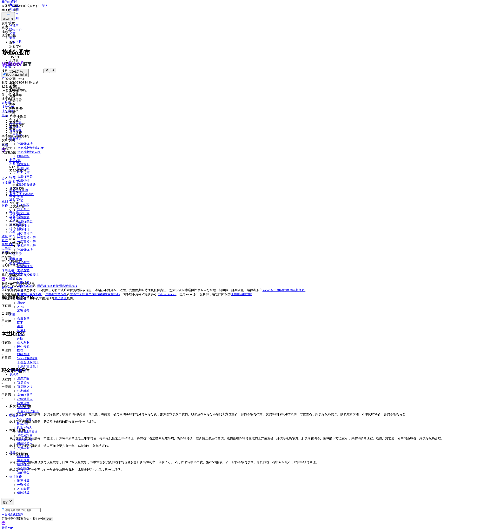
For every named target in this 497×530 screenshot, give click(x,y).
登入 (45, 6)
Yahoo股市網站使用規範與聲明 (283, 290)
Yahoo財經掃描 (27, 431)
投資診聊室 (25, 435)
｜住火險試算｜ (28, 411)
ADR (20, 306)
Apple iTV (16, 272)
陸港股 (21, 330)
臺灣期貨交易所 (56, 294)
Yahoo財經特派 (27, 358)
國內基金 (23, 456)
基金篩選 (23, 468)
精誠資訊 (60, 298)
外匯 (20, 338)
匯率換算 (23, 480)
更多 (5, 502)
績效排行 (23, 464)
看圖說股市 (25, 444)
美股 (20, 326)
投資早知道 (25, 448)
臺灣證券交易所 (31, 294)
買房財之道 (25, 386)
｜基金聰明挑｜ (28, 362)
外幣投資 (23, 484)
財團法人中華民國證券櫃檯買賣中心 (95, 294)
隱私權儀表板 (68, 286)
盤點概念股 (25, 439)
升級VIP (7, 527)
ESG (20, 350)
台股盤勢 (23, 318)
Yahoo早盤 (24, 419)
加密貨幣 (23, 310)
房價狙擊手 (25, 395)
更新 (49, 518)
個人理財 (23, 342)
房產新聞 (23, 378)
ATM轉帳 (23, 488)
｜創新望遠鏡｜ (28, 366)
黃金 (20, 334)
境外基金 (23, 460)
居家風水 (23, 407)
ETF (20, 322)
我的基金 (23, 472)
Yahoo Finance (167, 294)
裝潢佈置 (23, 403)
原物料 (21, 303)
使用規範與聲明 (241, 294)
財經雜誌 (23, 354)
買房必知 (23, 382)
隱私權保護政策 (48, 286)
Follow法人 (24, 427)
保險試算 (23, 492)
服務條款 (27, 286)
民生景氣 (23, 346)
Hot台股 (22, 423)
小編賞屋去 (25, 399)
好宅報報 (23, 390)
